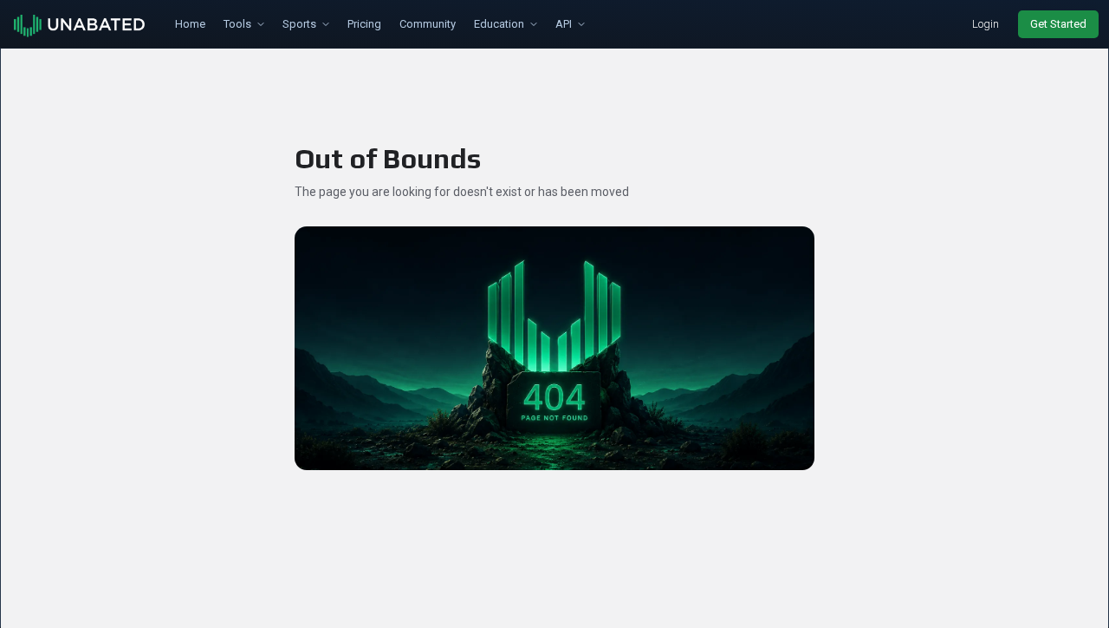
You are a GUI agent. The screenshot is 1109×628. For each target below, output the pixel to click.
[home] (80, 24)
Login (985, 23)
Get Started (1058, 23)
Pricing (364, 23)
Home (190, 23)
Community (427, 23)
